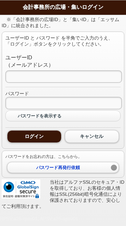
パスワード (17, 93)
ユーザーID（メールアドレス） (29, 61)
